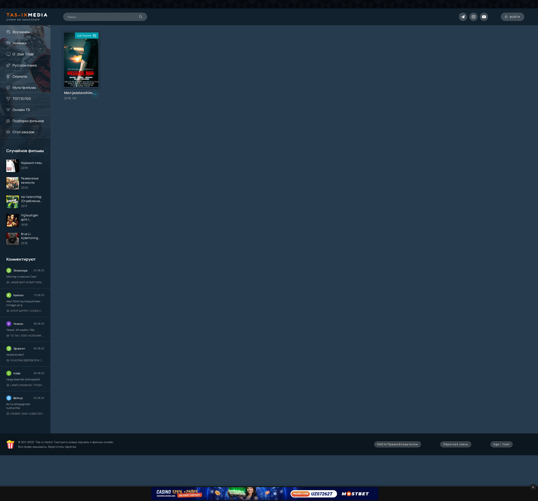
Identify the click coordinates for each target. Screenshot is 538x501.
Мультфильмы (24, 87)
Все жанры (21, 32)
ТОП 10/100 (22, 98)
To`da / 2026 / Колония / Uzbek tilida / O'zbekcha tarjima (27, 335)
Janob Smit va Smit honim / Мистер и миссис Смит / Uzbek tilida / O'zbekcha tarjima (27, 282)
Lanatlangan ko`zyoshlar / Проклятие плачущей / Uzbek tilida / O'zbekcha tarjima (27, 385)
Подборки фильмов (28, 121)
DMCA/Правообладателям (397, 444)
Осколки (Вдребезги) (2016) (27, 360)
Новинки (19, 43)
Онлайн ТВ (21, 109)
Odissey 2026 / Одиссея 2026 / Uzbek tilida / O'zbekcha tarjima (27, 413)
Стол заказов (23, 132)
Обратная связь (455, 444)
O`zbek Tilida (23, 54)
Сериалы (20, 76)
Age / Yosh (501, 444)
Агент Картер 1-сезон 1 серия (27, 311)
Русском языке (25, 65)
